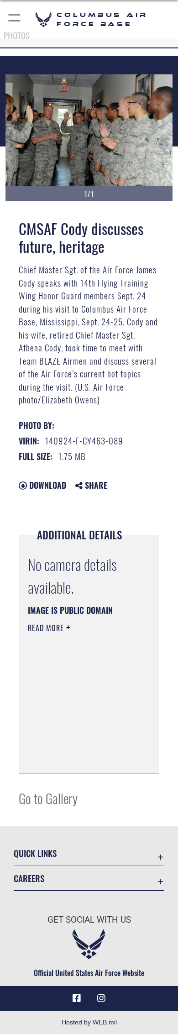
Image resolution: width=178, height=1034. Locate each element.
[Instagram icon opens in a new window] (101, 998)
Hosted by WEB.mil (89, 1022)
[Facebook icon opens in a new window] (77, 998)
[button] (15, 19)
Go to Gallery (48, 798)
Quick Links (35, 853)
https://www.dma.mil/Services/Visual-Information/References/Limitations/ (83, 756)
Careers (29, 878)
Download (46, 485)
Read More (47, 627)
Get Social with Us (89, 919)
